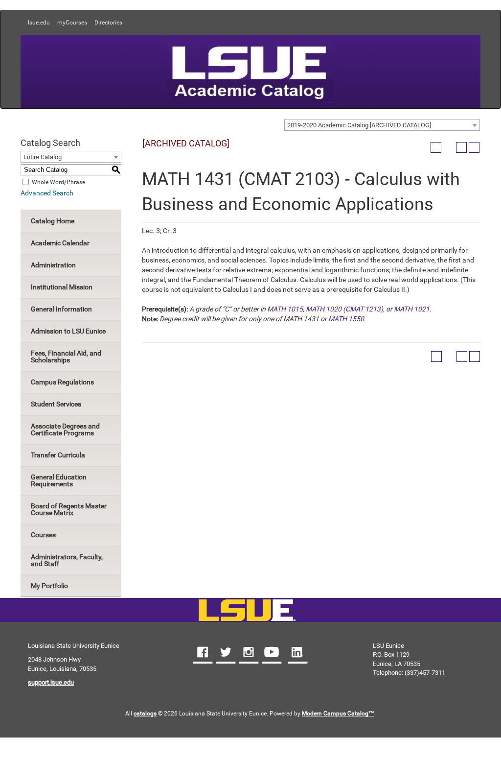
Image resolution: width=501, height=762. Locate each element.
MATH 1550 (346, 319)
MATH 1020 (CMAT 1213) (344, 309)
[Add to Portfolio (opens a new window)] (436, 147)
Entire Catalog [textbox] (42, 157)
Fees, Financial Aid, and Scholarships (66, 356)
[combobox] (382, 125)
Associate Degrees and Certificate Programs (65, 429)
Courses (43, 535)
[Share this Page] (448, 147)
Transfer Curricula (58, 455)
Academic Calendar (60, 243)
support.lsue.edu (51, 682)
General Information (61, 309)
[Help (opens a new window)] (474, 147)
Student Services (56, 404)
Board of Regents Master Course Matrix (69, 509)
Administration (53, 265)
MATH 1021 (412, 309)
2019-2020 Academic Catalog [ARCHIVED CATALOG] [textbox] (359, 125)
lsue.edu (39, 22)
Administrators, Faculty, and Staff (67, 560)
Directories (108, 22)
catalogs (145, 713)
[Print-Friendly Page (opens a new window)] (461, 147)
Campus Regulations (62, 382)
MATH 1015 (285, 309)
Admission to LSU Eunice (68, 331)
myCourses (72, 22)
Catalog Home (52, 221)
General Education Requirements (59, 480)
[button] (202, 653)
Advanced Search (47, 193)
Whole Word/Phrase (58, 181)
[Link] (247, 611)
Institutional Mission (61, 287)
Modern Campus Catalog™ (338, 713)
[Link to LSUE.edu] (250, 70)
